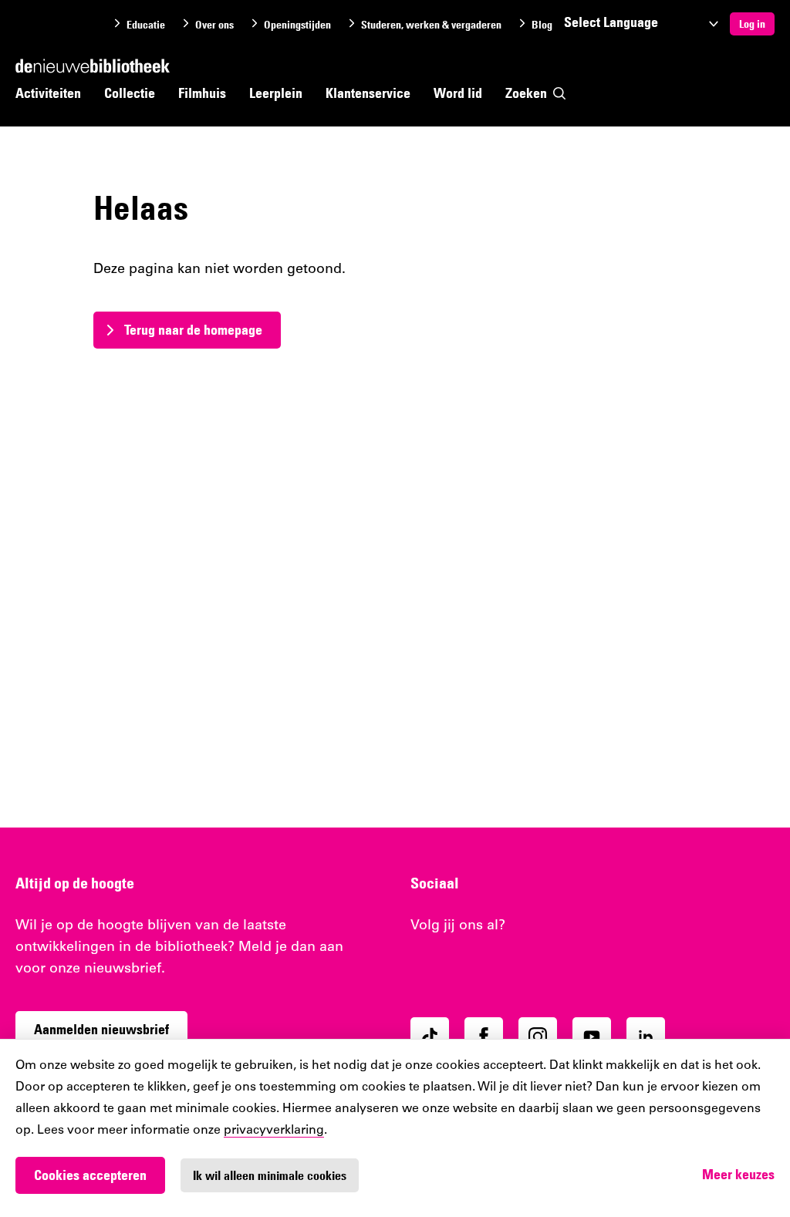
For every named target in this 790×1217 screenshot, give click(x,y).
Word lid (458, 93)
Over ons (214, 25)
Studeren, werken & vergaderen (431, 25)
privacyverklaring (274, 1130)
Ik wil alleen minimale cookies (269, 1175)
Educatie (146, 25)
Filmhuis (202, 93)
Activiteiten (48, 93)
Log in (752, 24)
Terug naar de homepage (193, 330)
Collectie (129, 93)
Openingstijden (297, 25)
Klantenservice (368, 93)
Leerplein (275, 93)
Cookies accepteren (90, 1175)
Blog (542, 25)
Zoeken (526, 93)
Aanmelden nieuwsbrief (101, 1029)
